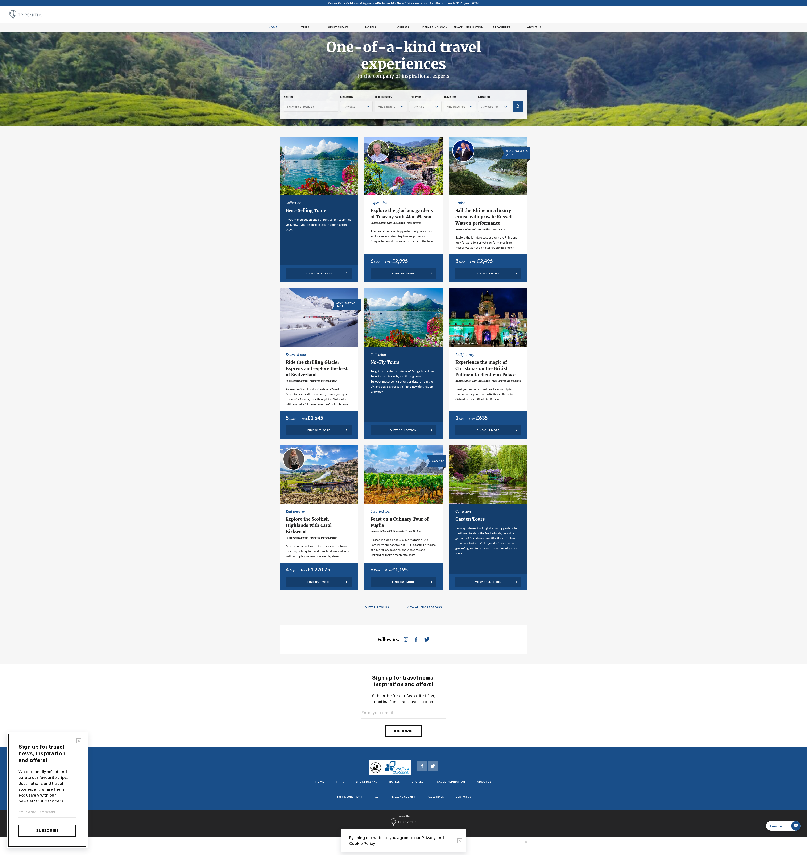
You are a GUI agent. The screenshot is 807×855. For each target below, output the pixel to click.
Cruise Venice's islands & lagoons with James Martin (364, 3)
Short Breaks (366, 781)
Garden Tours (470, 519)
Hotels (370, 27)
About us (534, 27)
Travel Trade (435, 797)
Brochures (501, 27)
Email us (776, 826)
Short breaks (337, 27)
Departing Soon (435, 27)
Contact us (463, 797)
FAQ (376, 797)
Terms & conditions (349, 797)
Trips (305, 27)
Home (273, 27)
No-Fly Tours (385, 362)
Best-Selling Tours (306, 210)
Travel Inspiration (468, 27)
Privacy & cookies (403, 797)
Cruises (403, 27)
